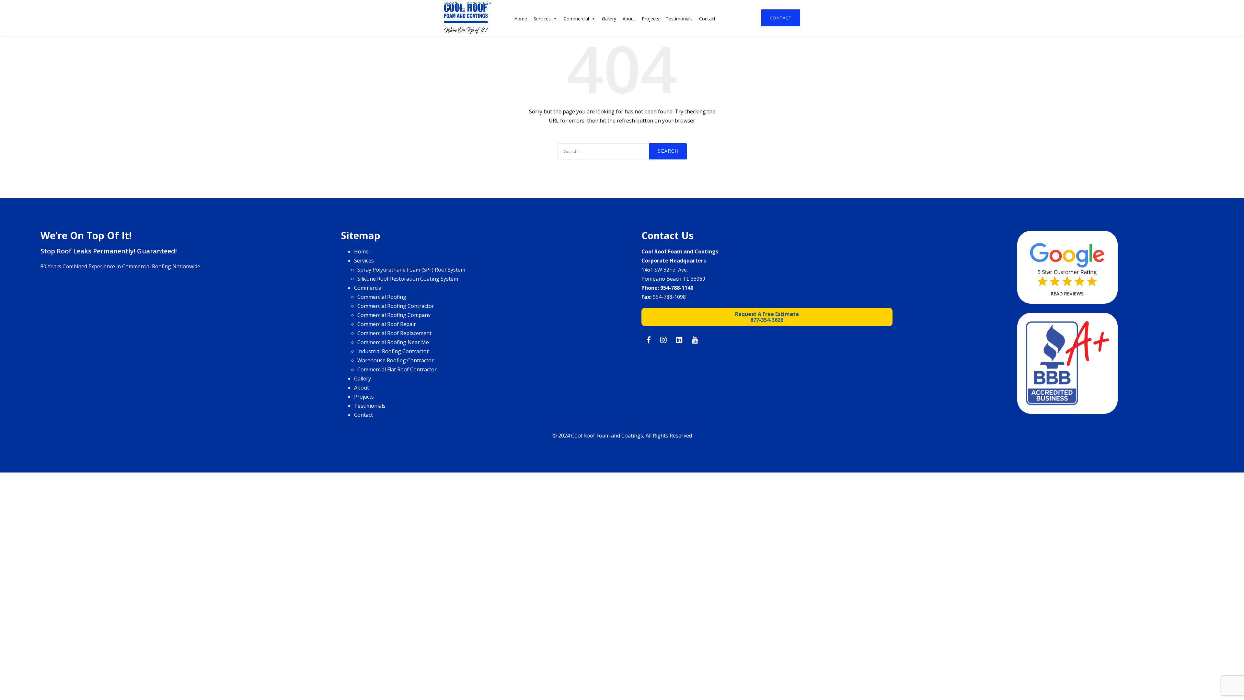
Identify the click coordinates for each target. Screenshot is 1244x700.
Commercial (576, 19)
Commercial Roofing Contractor (395, 305)
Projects (650, 19)
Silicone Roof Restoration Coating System (407, 278)
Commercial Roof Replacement (394, 333)
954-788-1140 (676, 287)
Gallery (609, 19)
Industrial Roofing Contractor (393, 351)
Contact (781, 18)
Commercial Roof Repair (386, 324)
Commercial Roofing (381, 296)
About (629, 19)
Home (520, 19)
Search (668, 151)
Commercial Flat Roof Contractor (397, 369)
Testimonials (679, 19)
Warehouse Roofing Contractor (395, 360)
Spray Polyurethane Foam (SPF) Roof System (411, 269)
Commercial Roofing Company (394, 315)
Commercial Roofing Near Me (393, 342)
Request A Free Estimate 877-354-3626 (767, 316)
